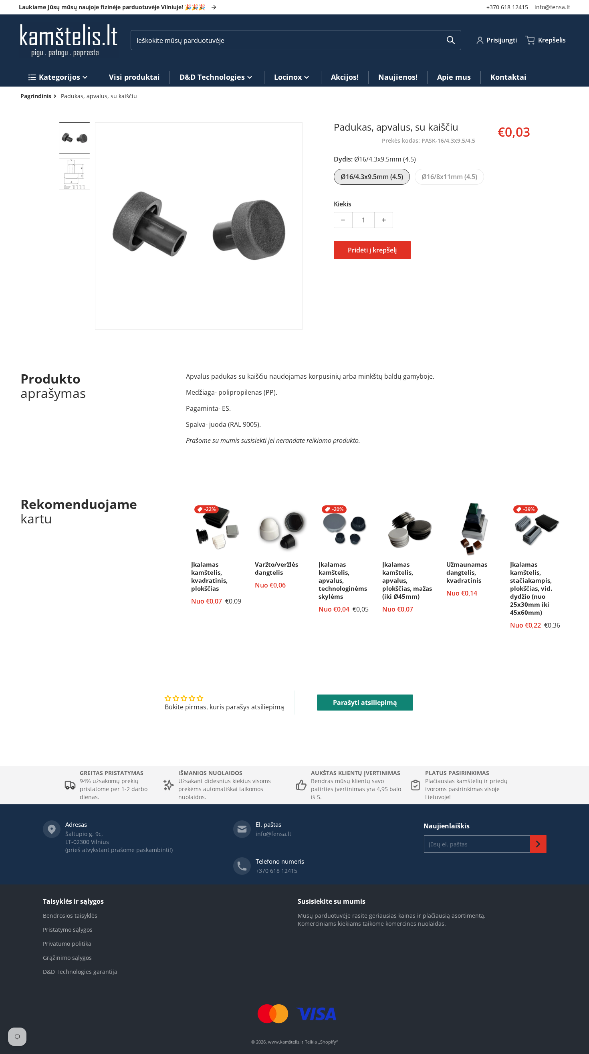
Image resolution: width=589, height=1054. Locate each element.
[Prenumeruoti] (538, 844)
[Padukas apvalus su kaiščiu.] (74, 137)
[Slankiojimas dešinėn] (297, 226)
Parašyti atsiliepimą (365, 702)
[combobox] (296, 40)
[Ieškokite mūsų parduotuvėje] (450, 40)
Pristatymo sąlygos (68, 929)
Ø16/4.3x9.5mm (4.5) (372, 176)
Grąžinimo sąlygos (67, 957)
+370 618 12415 (507, 7)
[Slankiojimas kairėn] (99, 226)
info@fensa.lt (552, 7)
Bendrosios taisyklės (70, 915)
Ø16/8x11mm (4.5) (449, 176)
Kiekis (342, 204)
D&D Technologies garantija (80, 971)
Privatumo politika (67, 943)
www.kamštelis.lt (285, 1042)
